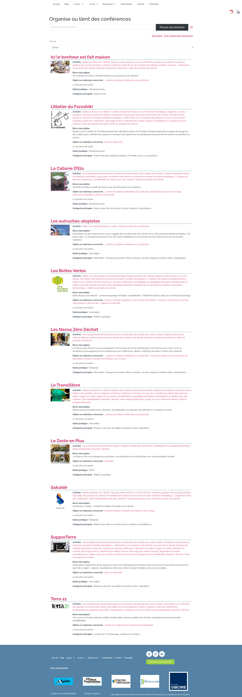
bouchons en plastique (83, 195)
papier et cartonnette (104, 195)
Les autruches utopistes (75, 221)
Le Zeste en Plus (67, 440)
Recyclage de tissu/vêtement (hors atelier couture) (129, 121)
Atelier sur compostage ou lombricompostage (104, 276)
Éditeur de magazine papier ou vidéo (99, 226)
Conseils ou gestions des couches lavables (170, 492)
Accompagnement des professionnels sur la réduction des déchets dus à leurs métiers (122, 334)
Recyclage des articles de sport (144, 551)
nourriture (109, 461)
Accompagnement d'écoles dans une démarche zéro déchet (110, 173)
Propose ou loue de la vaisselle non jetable (154, 393)
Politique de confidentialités (63, 693)
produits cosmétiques (103, 359)
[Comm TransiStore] (60, 400)
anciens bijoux (156, 191)
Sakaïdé (59, 487)
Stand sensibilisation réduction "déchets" (100, 399)
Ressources (108, 4)
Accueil (56, 4)
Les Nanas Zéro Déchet (74, 329)
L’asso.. (77, 4)
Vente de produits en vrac (139, 498)
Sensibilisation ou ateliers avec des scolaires (114, 179)
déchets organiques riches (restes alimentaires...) (135, 300)
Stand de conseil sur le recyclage (130, 554)
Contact (140, 4)
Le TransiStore (65, 385)
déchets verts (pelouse (169, 300)
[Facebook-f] (149, 654)
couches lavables (112, 511)
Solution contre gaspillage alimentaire (115, 285)
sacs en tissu (120, 359)
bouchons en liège (172, 191)
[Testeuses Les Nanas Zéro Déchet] (60, 345)
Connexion (154, 4)
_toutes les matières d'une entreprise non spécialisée (128, 625)
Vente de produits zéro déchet (143, 68)
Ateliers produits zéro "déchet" (96, 62)
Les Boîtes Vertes (68, 270)
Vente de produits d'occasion (95, 124)
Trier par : (53, 41)
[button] (70, 658)
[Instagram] (155, 654)
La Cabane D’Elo (67, 168)
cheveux (108, 300)
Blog (67, 4)
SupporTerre (63, 537)
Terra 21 (59, 598)
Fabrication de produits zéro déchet (151, 115)
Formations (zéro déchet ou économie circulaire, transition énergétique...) (142, 176)
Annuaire (157, 35)
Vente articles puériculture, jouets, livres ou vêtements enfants (149, 399)
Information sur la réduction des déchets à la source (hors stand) (155, 118)
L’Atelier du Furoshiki (72, 106)
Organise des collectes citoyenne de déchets (132, 390)
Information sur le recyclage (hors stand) (126, 607)
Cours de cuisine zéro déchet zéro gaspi (101, 446)
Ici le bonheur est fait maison (80, 57)
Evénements (126, 4)
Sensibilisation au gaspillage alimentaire (152, 282)
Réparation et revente (170, 551)
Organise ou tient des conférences (112, 68)
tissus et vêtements (113, 142)
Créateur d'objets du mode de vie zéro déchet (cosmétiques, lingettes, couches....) (140, 65)
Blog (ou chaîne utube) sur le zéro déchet (130, 62)
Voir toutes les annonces (178, 35)
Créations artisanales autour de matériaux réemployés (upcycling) (103, 115)
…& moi (91, 4)
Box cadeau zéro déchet (161, 62)
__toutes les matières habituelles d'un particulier (126, 80)
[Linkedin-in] (162, 654)
